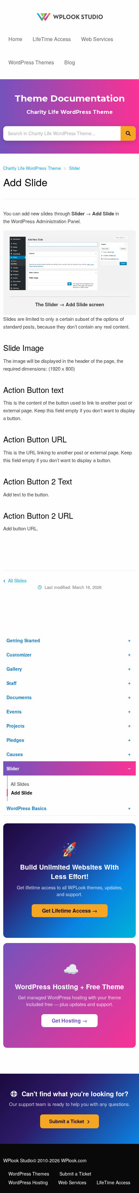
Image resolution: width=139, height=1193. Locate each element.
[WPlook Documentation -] (69, 16)
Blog (69, 62)
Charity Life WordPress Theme (70, 112)
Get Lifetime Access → (69, 910)
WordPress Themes (31, 62)
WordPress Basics (26, 808)
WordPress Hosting (28, 1182)
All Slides (17, 580)
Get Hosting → (69, 1020)
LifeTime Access (52, 39)
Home (15, 39)
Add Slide (21, 792)
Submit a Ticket (67, 1121)
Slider (74, 168)
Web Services (97, 39)
